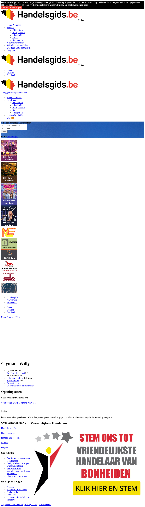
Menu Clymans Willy (10, 317)
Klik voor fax (13, 380)
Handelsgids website (10, 438)
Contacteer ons (13, 383)
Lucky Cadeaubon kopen (18, 463)
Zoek (4, 131)
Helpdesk (5, 447)
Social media (12, 492)
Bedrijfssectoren (14, 468)
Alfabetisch (17, 30)
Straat (15, 37)
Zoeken (10, 27)
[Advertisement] (72, 338)
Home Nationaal (14, 25)
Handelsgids (12, 136)
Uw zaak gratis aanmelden (18, 48)
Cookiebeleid (45, 504)
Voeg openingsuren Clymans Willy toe (18, 403)
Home (9, 70)
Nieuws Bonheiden (15, 42)
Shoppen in (17, 40)
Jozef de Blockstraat (16, 373)
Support (4, 442)
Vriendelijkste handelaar (17, 45)
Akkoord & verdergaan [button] (11, 7)
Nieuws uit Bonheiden (17, 489)
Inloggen (11, 50)
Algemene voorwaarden (12, 504)
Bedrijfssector (18, 32)
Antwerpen (12, 300)
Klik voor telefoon (15, 378)
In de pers (11, 494)
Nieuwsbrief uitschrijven (18, 497)
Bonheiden (12, 302)
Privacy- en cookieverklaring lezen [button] (72, 5)
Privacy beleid (30, 504)
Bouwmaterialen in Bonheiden (20, 385)
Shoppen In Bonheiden (17, 476)
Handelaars (12, 100)
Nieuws (10, 487)
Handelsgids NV (8, 428)
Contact (10, 72)
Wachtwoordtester (15, 466)
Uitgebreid (17, 35)
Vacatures (11, 500)
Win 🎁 (10, 118)
